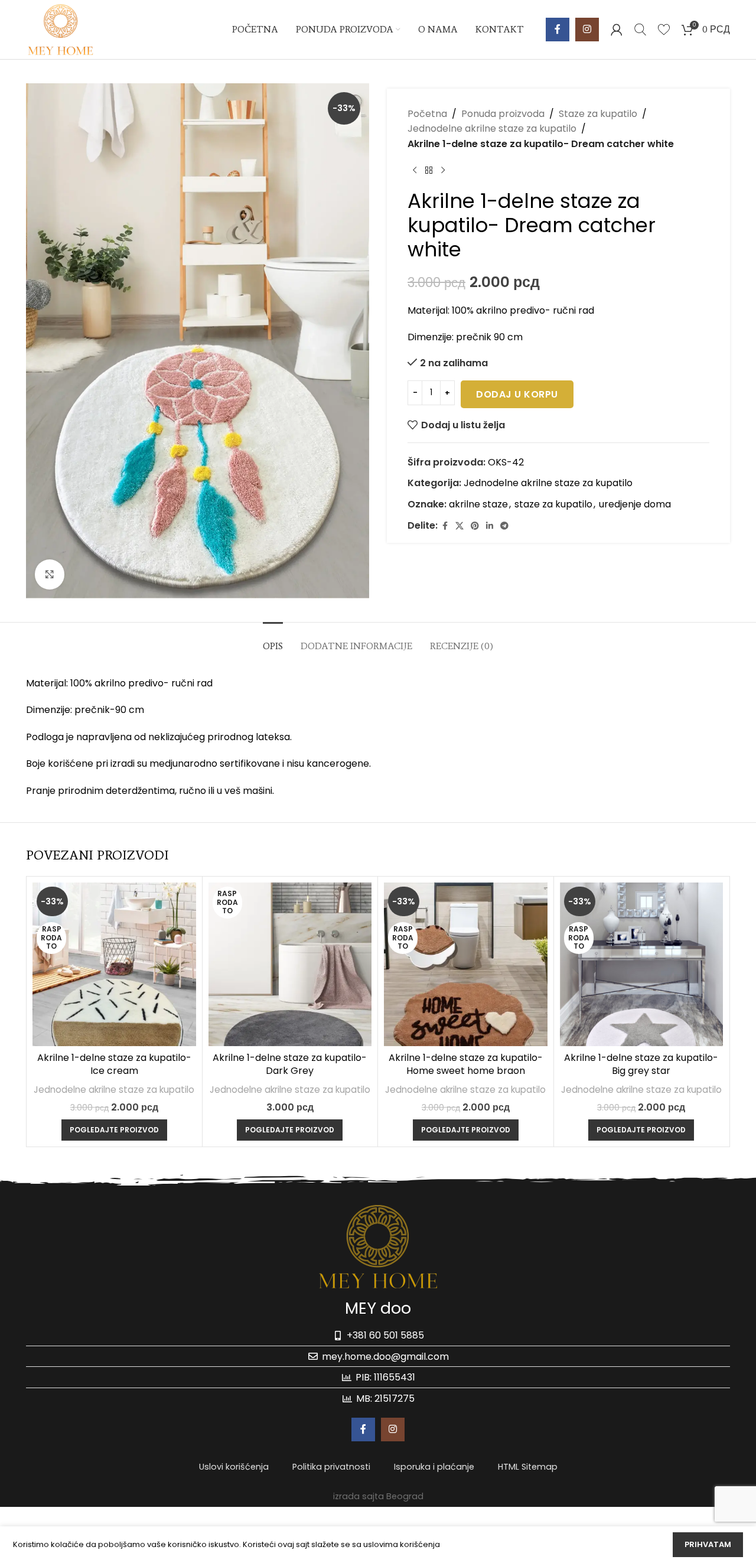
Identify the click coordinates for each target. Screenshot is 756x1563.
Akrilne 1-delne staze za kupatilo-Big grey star (641, 1064)
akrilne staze (478, 504)
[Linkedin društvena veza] (490, 526)
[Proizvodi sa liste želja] (664, 29)
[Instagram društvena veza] (587, 29)
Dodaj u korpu (517, 394)
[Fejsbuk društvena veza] (557, 29)
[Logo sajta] (61, 28)
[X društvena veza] (459, 526)
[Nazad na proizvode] (429, 171)
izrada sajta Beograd (378, 1496)
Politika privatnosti (331, 1467)
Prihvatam (708, 1544)
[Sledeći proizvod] (443, 171)
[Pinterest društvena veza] (475, 526)
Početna (427, 114)
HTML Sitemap (528, 1467)
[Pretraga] (640, 29)
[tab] (273, 640)
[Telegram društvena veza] (504, 526)
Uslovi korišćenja (234, 1467)
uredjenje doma (635, 504)
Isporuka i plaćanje (434, 1467)
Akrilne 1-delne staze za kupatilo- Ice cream (114, 1064)
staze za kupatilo (553, 504)
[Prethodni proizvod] (415, 171)
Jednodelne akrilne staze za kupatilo (492, 129)
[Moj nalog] (616, 29)
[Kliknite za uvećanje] (49, 574)
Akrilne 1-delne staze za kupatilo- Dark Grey (290, 1064)
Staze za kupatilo (598, 114)
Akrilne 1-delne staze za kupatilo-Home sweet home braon (466, 1064)
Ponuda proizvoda (503, 114)
